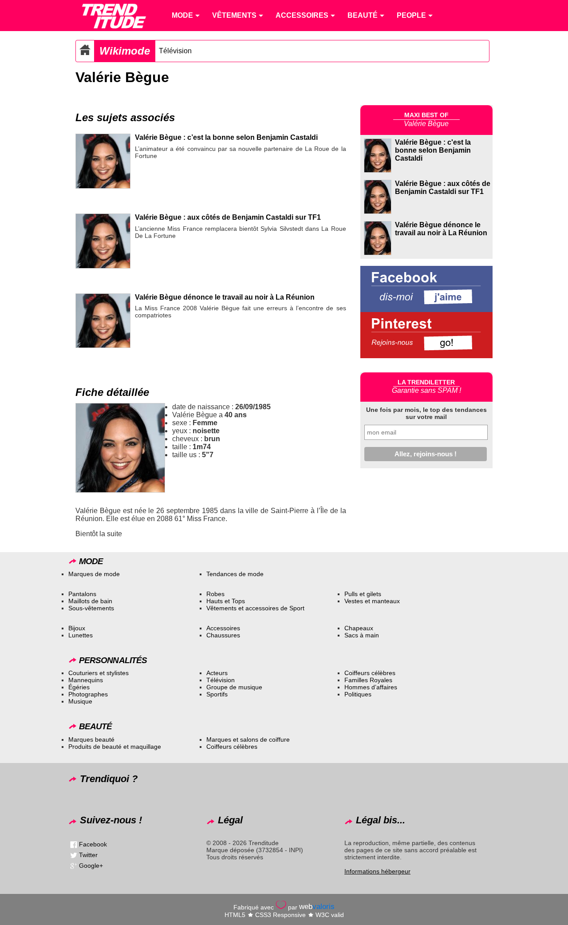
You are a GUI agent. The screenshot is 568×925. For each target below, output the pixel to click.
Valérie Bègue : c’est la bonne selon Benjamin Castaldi (226, 137)
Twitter (88, 854)
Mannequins (85, 680)
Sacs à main (361, 635)
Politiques (357, 694)
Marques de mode (94, 573)
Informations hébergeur (377, 871)
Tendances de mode (235, 573)
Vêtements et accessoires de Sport (255, 608)
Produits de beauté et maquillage (114, 746)
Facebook (93, 844)
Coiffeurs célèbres (369, 672)
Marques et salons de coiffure (248, 739)
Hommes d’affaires (370, 687)
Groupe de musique (234, 687)
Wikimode (124, 51)
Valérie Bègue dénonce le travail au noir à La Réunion (225, 297)
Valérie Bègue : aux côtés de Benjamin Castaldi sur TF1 (228, 217)
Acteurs (217, 672)
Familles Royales (368, 680)
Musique (80, 701)
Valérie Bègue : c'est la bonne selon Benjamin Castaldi (433, 150)
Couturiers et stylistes (98, 672)
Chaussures (223, 635)
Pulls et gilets (362, 593)
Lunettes (80, 635)
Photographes (88, 694)
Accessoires (223, 628)
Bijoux (76, 628)
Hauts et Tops (225, 601)
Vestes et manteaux (372, 601)
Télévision (175, 51)
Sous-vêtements (91, 608)
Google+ (91, 865)
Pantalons (82, 593)
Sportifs (217, 694)
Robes (215, 593)
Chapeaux (358, 628)
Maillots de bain (90, 601)
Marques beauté (91, 739)
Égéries (79, 687)
